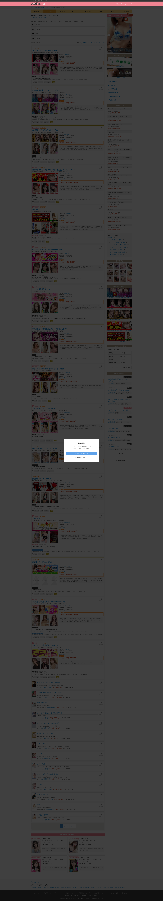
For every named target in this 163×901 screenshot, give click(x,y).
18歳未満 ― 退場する (81, 457)
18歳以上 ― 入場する (81, 453)
